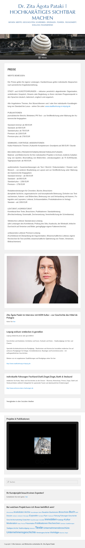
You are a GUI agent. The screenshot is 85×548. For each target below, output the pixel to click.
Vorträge (54, 532)
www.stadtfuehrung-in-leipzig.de (57, 106)
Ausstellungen (34, 512)
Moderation (12, 523)
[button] (37, 462)
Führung (57, 516)
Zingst (66, 532)
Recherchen (54, 523)
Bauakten (45, 512)
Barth (40, 512)
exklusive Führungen (23, 516)
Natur (19, 523)
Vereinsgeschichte (43, 532)
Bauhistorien (53, 512)
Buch (72, 511)
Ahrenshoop (10, 512)
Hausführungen (34, 520)
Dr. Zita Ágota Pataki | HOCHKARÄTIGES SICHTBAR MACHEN (42, 12)
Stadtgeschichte (12, 528)
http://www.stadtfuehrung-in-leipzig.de (18, 363)
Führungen (64, 516)
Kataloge (60, 520)
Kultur (67, 519)
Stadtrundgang (24, 528)
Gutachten (26, 520)
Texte (39, 527)
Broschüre (64, 512)
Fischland (40, 516)
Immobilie (41, 520)
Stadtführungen (70, 523)
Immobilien (51, 519)
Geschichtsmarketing (14, 520)
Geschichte (72, 516)
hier (14, 321)
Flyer (45, 516)
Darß (76, 512)
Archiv (27, 512)
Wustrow (61, 532)
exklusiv (15, 516)
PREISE (12, 69)
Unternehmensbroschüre (56, 528)
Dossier (9, 516)
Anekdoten (19, 512)
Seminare (63, 523)
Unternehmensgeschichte (21, 532)
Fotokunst (50, 516)
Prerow (23, 523)
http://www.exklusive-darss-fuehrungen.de (20, 388)
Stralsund (32, 528)
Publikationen (41, 523)
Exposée (33, 515)
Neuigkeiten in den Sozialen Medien (20, 401)
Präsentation (30, 523)
